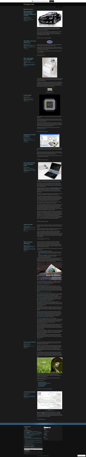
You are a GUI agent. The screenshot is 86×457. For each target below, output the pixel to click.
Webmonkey (43, 55)
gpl (34, 248)
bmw (26, 19)
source (27, 249)
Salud (38, 434)
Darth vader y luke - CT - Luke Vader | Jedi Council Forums (32, 442)
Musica (36, 433)
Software (28, 247)
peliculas (32, 434)
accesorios (26, 431)
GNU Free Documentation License (41, 323)
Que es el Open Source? (30, 342)
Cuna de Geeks (27, 95)
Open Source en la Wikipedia (42, 384)
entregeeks (32, 64)
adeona (27, 169)
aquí (57, 229)
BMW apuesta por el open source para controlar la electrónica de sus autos (30, 13)
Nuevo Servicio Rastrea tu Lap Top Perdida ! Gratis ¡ (29, 164)
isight (35, 169)
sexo (39, 434)
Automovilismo (28, 18)
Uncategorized (31, 435)
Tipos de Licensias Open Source (28, 242)
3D (24, 431)
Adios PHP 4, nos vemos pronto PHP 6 (30, 41)
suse (32, 396)
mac (27, 170)
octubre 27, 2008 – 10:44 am (27, 17)
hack (31, 169)
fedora (28, 229)
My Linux (52, 92)
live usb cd (32, 229)
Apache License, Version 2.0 (41, 329)
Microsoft (33, 62)
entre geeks (29, 64)
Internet (35, 45)
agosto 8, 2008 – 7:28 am (27, 61)
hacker (33, 169)
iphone (25, 433)
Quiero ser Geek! (27, 450)
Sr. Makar (46, 432)
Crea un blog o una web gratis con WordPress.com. (43, 455)
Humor (37, 432)
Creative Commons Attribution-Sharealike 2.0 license (44, 318)
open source (29, 19)
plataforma (32, 19)
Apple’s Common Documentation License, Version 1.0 (44, 300)
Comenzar (51, 1)
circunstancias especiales (40, 296)
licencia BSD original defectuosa (41, 314)
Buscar (45, 426)
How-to (35, 227)
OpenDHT (57, 200)
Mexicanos (31, 433)
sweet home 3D (25, 140)
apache (27, 248)
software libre (27, 346)
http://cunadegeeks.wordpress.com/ (42, 128)
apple (28, 431)
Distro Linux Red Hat (41, 386)
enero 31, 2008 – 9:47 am (27, 393)
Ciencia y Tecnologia (29, 45)
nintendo (38, 433)
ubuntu (34, 396)
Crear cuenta (46, 438)
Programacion (25, 247)
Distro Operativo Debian (41, 385)
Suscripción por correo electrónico (29, 446)
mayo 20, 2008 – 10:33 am (27, 226)
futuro (40, 431)
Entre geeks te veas (29, 4)
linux (31, 62)
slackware (30, 396)
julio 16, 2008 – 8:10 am (26, 167)
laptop (24, 170)
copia (27, 64)
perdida (34, 170)
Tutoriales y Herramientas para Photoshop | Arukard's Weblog (32, 440)
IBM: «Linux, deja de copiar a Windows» (28, 59)
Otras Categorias (28, 434)
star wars (28, 435)
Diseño (38, 431)
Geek (31, 18)
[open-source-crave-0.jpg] (49, 372)
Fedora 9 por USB (28, 224)
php (26, 47)
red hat (28, 396)
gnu (34, 246)
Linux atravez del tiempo (29, 392)
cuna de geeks (28, 99)
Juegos (27, 433)
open (28, 170)
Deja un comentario (26, 48)
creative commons (30, 248)
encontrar (29, 169)
